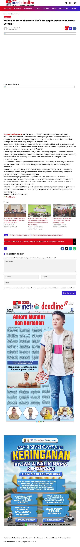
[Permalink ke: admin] (6, 28)
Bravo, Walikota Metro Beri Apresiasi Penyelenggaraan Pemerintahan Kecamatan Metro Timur (38, 221)
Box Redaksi (38, 538)
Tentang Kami (65, 538)
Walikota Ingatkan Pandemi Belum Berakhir (47, 235)
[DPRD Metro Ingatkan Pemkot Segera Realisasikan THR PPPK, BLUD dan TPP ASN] (15, 210)
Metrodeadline (9, 542)
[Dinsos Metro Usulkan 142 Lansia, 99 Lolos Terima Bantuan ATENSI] (64, 210)
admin (10, 27)
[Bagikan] (74, 28)
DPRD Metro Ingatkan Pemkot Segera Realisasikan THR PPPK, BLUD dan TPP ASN (14, 220)
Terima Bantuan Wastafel (20, 235)
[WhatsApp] (74, 248)
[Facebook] (62, 248)
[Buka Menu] (70, 3)
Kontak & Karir (51, 538)
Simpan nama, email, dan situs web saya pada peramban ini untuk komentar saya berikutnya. (40, 288)
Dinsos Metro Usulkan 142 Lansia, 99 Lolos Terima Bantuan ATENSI (62, 220)
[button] (66, 3)
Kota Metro (7, 17)
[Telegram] (70, 248)
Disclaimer (27, 538)
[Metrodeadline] (19, 3)
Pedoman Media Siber (12, 538)
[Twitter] (66, 248)
